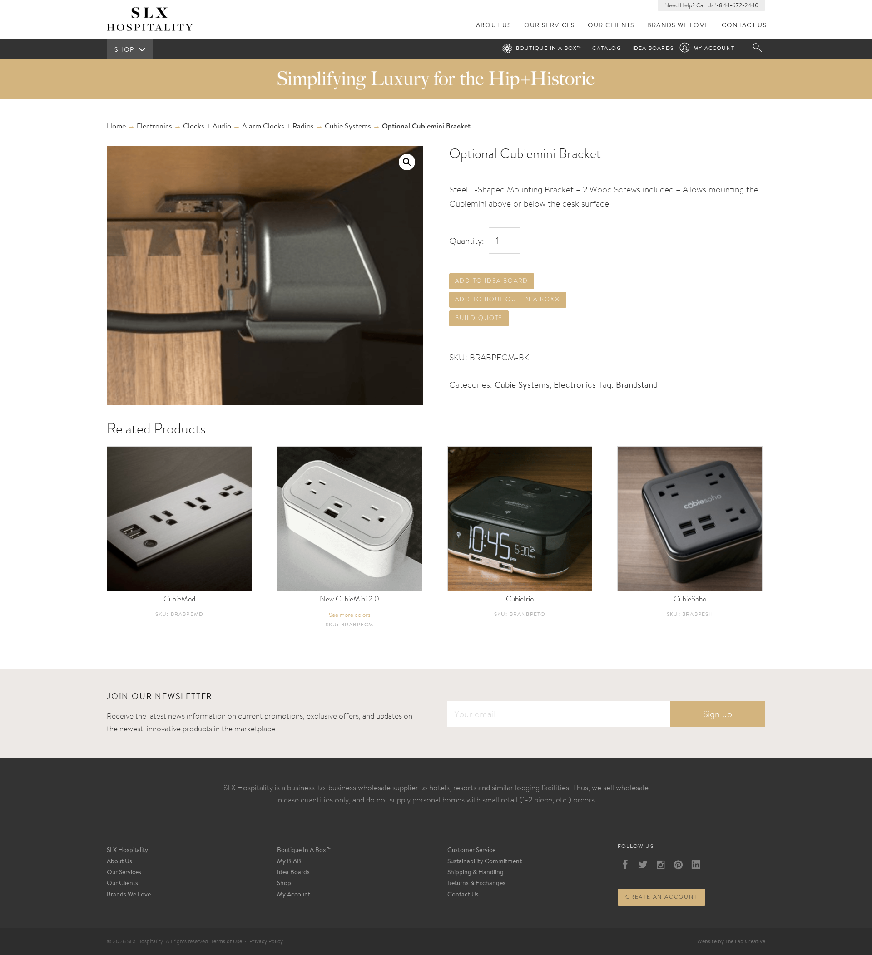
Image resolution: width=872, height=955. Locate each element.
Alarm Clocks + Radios (278, 126)
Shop (284, 884)
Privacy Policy (266, 942)
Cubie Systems (348, 126)
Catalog (606, 48)
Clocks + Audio (207, 126)
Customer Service (471, 850)
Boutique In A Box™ (304, 850)
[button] (407, 162)
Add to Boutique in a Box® (507, 299)
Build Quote (479, 318)
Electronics (154, 126)
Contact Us (744, 26)
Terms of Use (226, 942)
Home (116, 126)
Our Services (549, 26)
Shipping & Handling (475, 873)
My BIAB (289, 862)
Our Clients (611, 26)
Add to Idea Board (491, 280)
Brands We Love (678, 26)
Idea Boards (653, 48)
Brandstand (637, 385)
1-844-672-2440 (736, 6)
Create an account (661, 897)
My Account (714, 48)
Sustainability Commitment (484, 862)
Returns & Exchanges (476, 884)
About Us (493, 26)
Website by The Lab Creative (731, 942)
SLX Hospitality (127, 850)
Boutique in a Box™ (549, 48)
